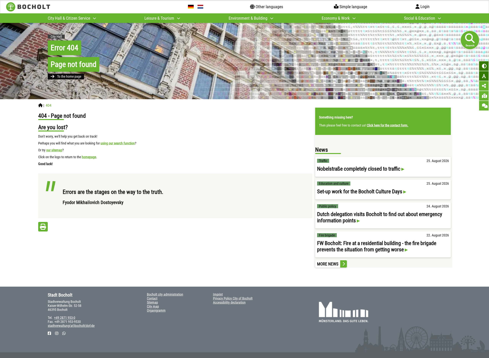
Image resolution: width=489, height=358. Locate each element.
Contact (152, 298)
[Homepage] (40, 105)
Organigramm (156, 310)
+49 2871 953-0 (64, 318)
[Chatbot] (484, 105)
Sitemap (152, 302)
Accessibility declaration (229, 302)
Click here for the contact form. (387, 125)
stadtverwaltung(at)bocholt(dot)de (71, 326)
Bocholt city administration (165, 294)
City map (153, 306)
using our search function (117, 143)
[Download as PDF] (43, 228)
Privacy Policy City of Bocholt (233, 298)
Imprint (218, 294)
